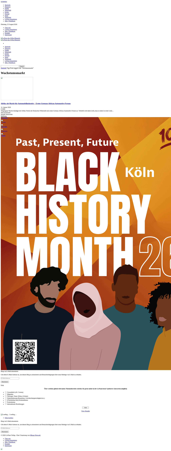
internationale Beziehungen (15, 404)
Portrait (7, 14)
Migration (10, 394)
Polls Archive (9, 418)
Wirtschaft (8, 10)
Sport (6, 16)
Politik (7, 8)
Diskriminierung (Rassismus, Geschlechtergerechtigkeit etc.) (26, 398)
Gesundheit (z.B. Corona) (15, 392)
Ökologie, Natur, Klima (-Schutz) (17, 396)
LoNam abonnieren (11, 19)
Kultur (7, 12)
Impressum (8, 35)
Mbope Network (35, 435)
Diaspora (7, 7)
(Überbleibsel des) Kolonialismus (17, 400)
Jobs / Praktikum (10, 21)
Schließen (4, 1)
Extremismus (11, 402)
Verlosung (8, 17)
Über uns (7, 28)
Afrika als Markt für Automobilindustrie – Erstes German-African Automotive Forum (36, 103)
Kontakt (7, 33)
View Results (85, 411)
